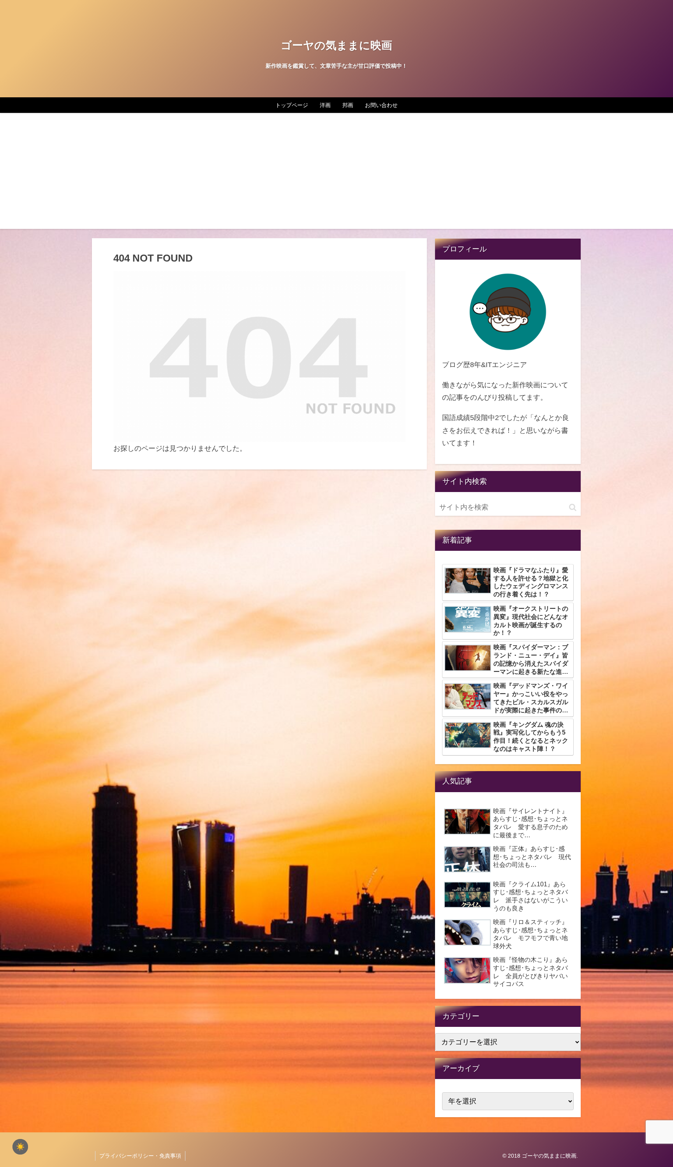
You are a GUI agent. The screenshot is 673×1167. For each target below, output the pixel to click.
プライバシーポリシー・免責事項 (140, 1156)
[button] (573, 507)
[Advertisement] (336, 174)
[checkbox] (20, 1147)
